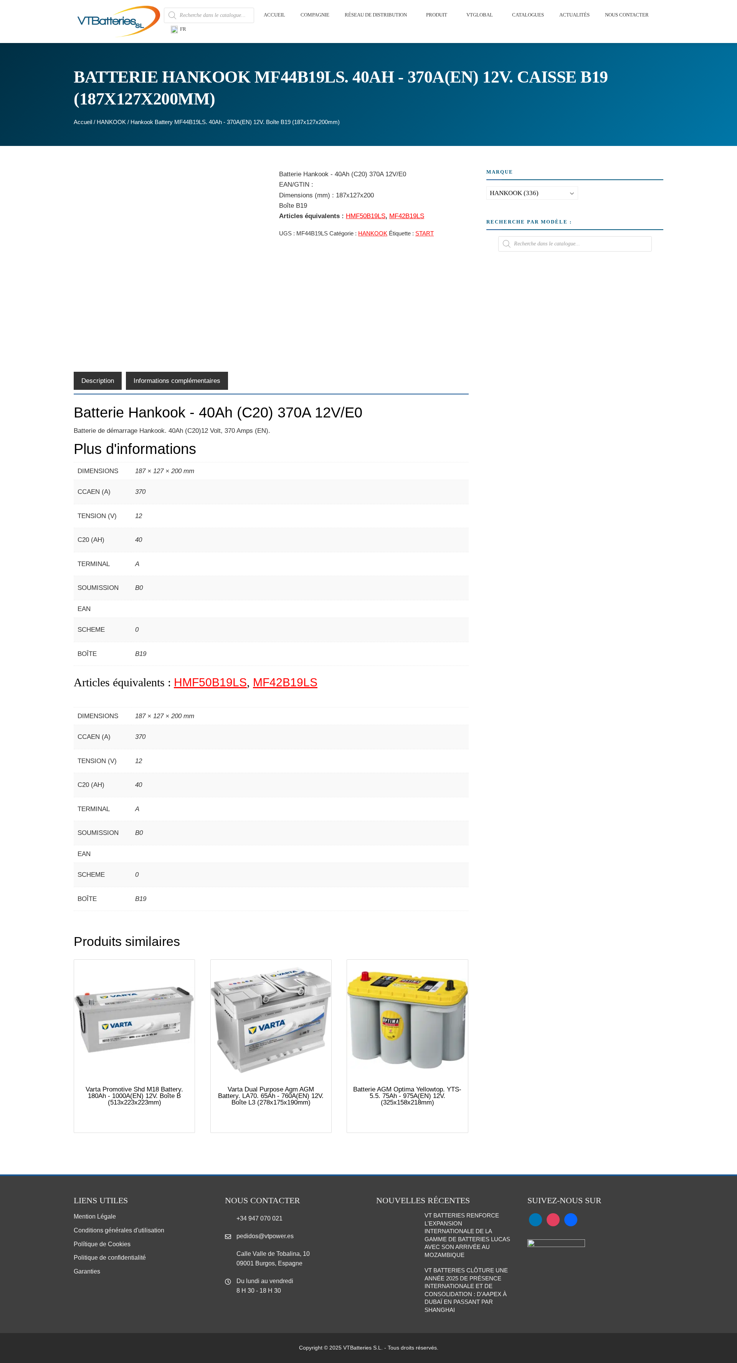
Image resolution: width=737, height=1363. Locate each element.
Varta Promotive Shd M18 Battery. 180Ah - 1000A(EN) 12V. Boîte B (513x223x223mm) (134, 1096)
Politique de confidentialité (110, 1257)
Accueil (83, 122)
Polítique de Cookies (102, 1244)
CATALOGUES (528, 15)
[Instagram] (553, 1219)
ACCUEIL (274, 15)
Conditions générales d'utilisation (119, 1230)
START (424, 233)
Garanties (87, 1271)
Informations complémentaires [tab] (177, 380)
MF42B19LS (406, 216)
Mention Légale (95, 1216)
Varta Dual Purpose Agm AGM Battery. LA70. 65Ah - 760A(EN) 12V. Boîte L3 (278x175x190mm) (271, 1096)
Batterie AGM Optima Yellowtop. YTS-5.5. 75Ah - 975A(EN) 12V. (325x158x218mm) (407, 1096)
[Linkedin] (535, 1219)
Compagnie (315, 15)
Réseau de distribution (376, 15)
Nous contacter (627, 15)
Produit (436, 15)
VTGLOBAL (479, 15)
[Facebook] (570, 1219)
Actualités (574, 15)
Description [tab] (97, 380)
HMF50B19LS (365, 216)
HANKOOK (111, 122)
